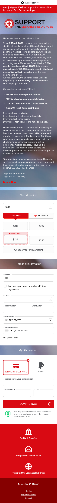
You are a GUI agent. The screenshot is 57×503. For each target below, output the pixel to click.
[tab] (15, 216)
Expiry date (10, 390)
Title (8, 295)
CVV (37, 390)
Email (8, 275)
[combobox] (28, 206)
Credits (28, 491)
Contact (28, 498)
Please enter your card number (19, 379)
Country (9, 317)
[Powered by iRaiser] (28, 484)
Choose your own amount (28, 250)
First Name (10, 306)
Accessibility (30, 2)
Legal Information (28, 494)
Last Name (37, 306)
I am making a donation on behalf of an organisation (27, 288)
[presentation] (15, 215)
